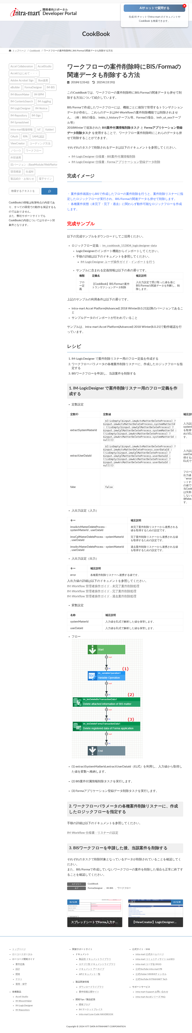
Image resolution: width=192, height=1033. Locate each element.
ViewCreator (17, 143)
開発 (18, 974)
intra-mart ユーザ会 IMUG (148, 964)
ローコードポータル (22, 954)
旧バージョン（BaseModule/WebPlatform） (36, 164)
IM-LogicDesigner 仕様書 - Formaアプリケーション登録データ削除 (116, 162)
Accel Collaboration (21, 66)
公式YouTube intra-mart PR (149, 969)
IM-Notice (41, 108)
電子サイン (45, 178)
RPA (25, 136)
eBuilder (15, 87)
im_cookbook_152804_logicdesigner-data (129, 245)
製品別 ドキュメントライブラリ (95, 959)
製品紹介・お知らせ (22, 178)
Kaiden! (49, 129)
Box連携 (43, 80)
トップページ (19, 949)
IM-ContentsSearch (21, 101)
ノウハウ (15, 150)
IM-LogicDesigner (20, 108)
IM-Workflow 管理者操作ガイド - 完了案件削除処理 (101, 591)
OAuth (14, 136)
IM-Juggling (44, 101)
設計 (18, 969)
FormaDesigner (95, 888)
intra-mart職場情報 (21, 129)
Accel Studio (22, 996)
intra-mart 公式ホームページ (150, 954)
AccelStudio (44, 66)
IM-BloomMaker (19, 94)
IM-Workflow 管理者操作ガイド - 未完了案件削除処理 (103, 586)
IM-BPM (39, 94)
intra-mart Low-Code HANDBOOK (96, 1014)
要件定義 (20, 964)
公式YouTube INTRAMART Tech (151, 979)
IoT (39, 129)
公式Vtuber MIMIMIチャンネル (151, 974)
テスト (19, 979)
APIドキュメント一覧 (89, 974)
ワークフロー (124, 888)
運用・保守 (21, 984)
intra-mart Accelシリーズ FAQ (150, 997)
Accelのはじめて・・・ (24, 73)
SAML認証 (38, 136)
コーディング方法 (39, 143)
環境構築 (15, 171)
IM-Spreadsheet (19, 122)
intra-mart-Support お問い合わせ (152, 992)
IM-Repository (18, 115)
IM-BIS (109, 888)
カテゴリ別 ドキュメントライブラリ (97, 964)
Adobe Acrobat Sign (22, 80)
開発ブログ (84, 1004)
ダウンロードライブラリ (91, 987)
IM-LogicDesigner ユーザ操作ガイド (104, 261)
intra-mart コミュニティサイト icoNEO (155, 959)
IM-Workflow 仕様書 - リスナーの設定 (92, 832)
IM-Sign (36, 115)
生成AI (29, 171)
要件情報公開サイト (89, 992)
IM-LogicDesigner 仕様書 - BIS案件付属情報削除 (103, 156)
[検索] (49, 191)
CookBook (93, 884)
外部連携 (15, 157)
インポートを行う (143, 261)
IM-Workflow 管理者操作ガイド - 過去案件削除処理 (101, 596)
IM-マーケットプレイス (91, 1009)
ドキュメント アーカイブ (91, 969)
